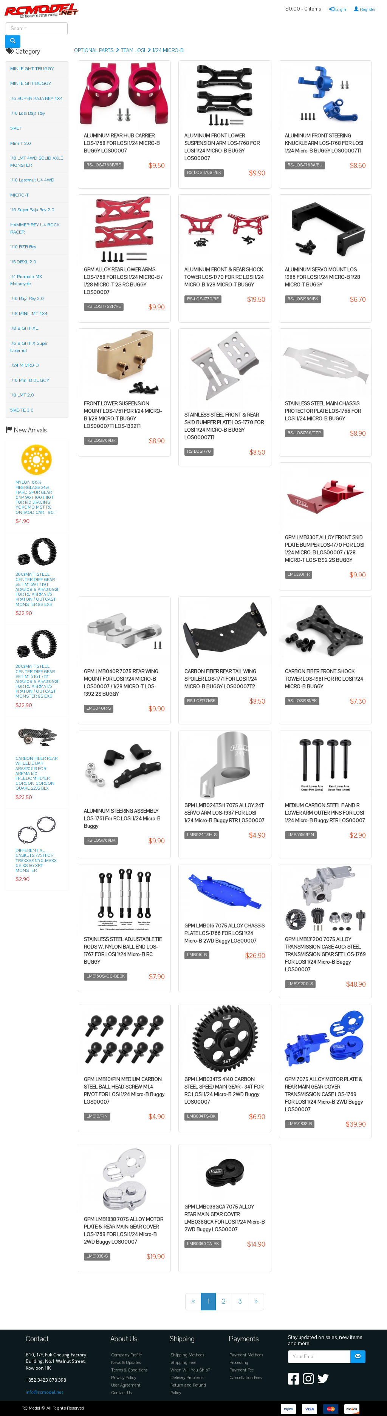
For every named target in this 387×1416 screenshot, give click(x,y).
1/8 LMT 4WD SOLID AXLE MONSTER (36, 161)
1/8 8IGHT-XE (24, 328)
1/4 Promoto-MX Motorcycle (26, 280)
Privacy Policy (123, 1378)
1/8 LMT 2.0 (22, 395)
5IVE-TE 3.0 (22, 410)
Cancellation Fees (245, 1378)
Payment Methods (246, 1355)
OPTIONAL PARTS (93, 50)
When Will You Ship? (190, 1370)
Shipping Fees (183, 1362)
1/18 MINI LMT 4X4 (29, 314)
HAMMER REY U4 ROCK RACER (35, 228)
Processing (238, 1362)
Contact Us (121, 1393)
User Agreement (126, 1385)
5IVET (16, 128)
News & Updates (126, 1362)
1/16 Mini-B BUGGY (29, 380)
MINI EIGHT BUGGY (30, 83)
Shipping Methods (187, 1355)
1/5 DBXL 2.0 (23, 262)
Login (340, 9)
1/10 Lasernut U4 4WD (32, 180)
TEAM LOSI (133, 50)
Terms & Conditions (129, 1370)
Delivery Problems (186, 1378)
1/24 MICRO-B (168, 50)
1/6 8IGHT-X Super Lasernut (29, 347)
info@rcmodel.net (44, 1392)
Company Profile (126, 1355)
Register (367, 9)
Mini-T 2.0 (20, 143)
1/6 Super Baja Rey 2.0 (32, 210)
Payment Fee (241, 1370)
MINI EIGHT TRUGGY (32, 69)
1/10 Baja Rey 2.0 (27, 298)
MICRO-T (19, 195)
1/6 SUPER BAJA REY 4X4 (36, 98)
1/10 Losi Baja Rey (27, 113)
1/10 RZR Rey (23, 247)
